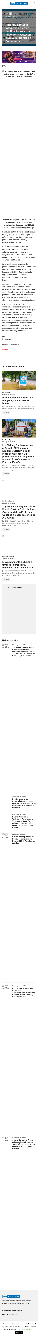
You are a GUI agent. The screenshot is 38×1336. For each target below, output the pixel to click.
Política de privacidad (10, 1314)
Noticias (6, 412)
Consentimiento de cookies (12, 1311)
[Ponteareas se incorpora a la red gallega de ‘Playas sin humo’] (19, 380)
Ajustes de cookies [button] (25, 1329)
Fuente (5, 350)
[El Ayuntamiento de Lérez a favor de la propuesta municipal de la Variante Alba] (19, 544)
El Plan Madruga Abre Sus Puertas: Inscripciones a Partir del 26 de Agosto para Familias (23, 840)
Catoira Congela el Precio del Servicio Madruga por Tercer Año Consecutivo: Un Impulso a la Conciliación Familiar (23, 1144)
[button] (3, 3)
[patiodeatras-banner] (19, 57)
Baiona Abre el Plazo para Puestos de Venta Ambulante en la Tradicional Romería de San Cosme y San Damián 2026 (23, 992)
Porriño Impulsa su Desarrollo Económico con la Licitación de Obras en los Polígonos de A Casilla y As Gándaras (24, 803)
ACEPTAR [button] (19, 1333)
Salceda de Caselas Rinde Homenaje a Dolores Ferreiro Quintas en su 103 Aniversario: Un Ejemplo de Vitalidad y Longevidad (23, 651)
